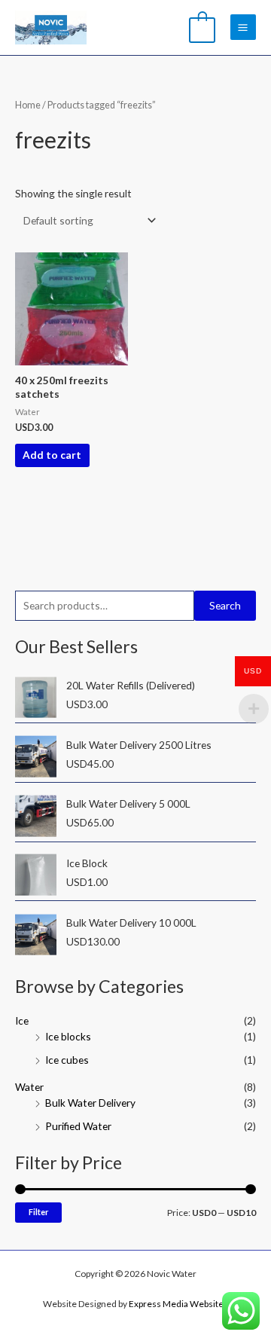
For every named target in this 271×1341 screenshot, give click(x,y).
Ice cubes (67, 1059)
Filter (38, 1212)
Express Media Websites (177, 1303)
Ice (22, 1020)
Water (29, 1086)
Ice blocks (68, 1036)
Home (28, 105)
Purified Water (78, 1126)
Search (225, 605)
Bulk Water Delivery (90, 1102)
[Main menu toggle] (243, 27)
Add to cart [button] (52, 454)
